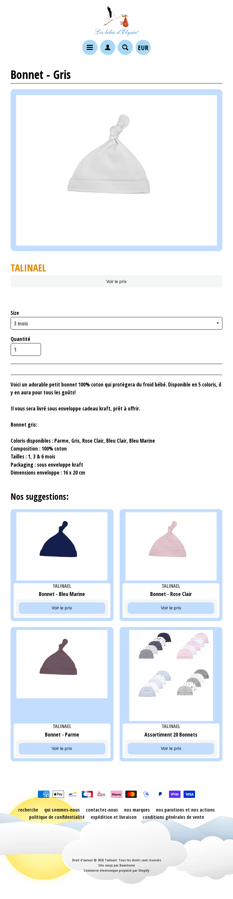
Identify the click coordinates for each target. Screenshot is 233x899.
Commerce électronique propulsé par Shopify (116, 870)
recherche (28, 809)
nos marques (137, 809)
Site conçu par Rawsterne (116, 865)
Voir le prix (116, 281)
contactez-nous (102, 809)
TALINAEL (28, 267)
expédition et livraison (114, 817)
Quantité (20, 338)
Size (15, 312)
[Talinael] (116, 21)
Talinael (111, 860)
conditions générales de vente (173, 817)
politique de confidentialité (57, 817)
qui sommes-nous (62, 809)
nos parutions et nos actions (185, 809)
